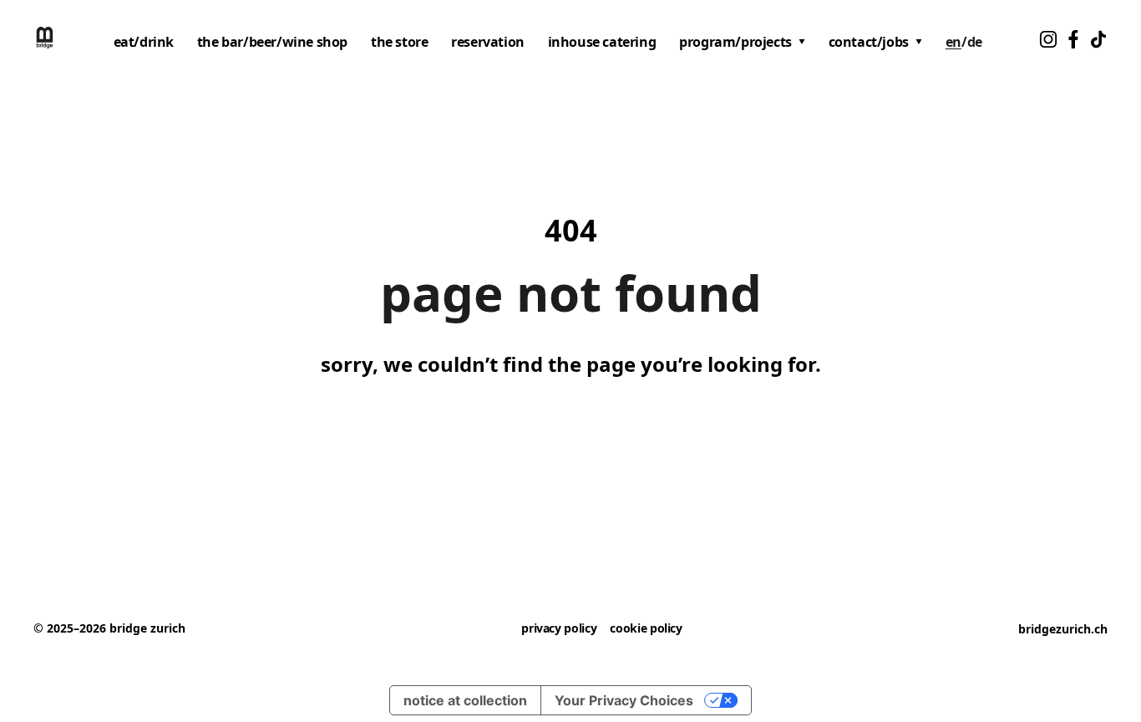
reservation (488, 41)
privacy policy (558, 628)
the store (399, 41)
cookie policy (646, 628)
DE (974, 42)
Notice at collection (465, 700)
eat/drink (144, 41)
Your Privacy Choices (624, 700)
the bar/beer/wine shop (272, 41)
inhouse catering (602, 41)
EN (953, 42)
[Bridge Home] (44, 37)
